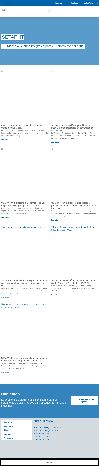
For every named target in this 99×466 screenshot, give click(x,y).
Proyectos (8, 438)
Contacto (8, 422)
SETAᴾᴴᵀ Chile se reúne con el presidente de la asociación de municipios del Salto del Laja (24, 359)
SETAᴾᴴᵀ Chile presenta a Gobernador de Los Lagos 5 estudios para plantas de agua (23, 204)
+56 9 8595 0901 (42, 433)
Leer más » (5, 140)
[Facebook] (4, 446)
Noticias (7, 434)
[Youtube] (18, 446)
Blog (6, 430)
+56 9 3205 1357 (42, 436)
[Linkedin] (4, 453)
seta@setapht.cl (91, 3)
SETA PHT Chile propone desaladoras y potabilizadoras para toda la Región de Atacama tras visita (74, 205)
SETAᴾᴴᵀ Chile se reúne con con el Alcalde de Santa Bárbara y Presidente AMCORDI (73, 281)
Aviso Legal (49, 462)
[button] (8, 3)
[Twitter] (11, 446)
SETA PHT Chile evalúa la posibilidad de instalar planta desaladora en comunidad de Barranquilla (72, 128)
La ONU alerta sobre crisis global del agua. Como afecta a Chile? (22, 126)
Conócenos (9, 426)
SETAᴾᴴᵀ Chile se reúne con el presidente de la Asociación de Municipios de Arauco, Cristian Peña (24, 283)
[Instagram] (24, 446)
